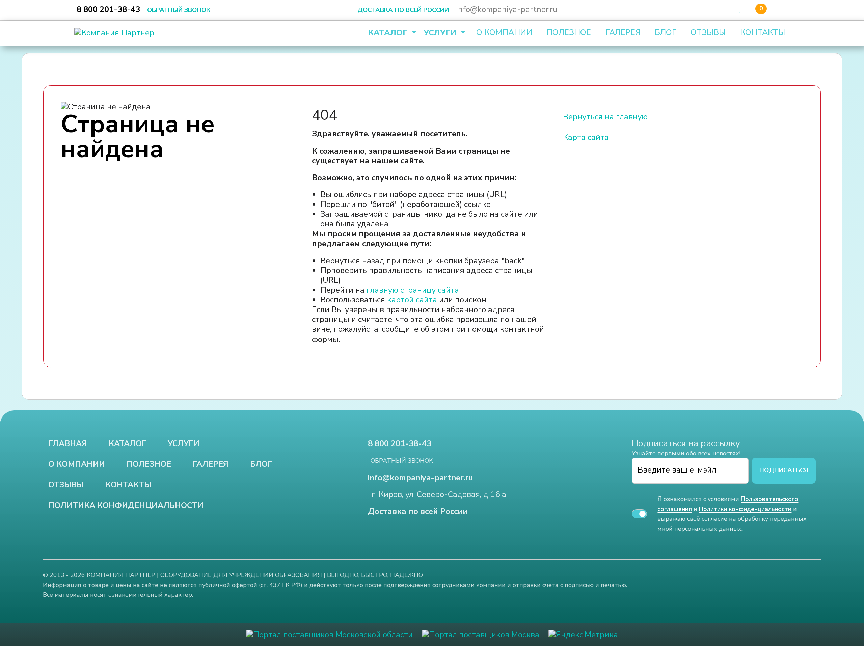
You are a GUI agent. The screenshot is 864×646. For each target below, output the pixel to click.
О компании (504, 32)
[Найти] (715, 9)
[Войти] (729, 9)
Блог (665, 32)
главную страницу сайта (413, 290)
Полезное (568, 32)
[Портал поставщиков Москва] (480, 634)
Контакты (762, 32)
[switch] (639, 513)
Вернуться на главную (605, 117)
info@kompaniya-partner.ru (507, 9)
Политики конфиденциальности (745, 509)
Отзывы (708, 32)
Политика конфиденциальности (126, 505)
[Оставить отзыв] (777, 9)
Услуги (441, 32)
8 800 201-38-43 (108, 9)
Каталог (389, 32)
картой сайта (412, 299)
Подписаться (783, 470)
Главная (67, 444)
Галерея (623, 32)
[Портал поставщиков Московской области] (329, 634)
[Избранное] (740, 9)
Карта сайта (586, 137)
